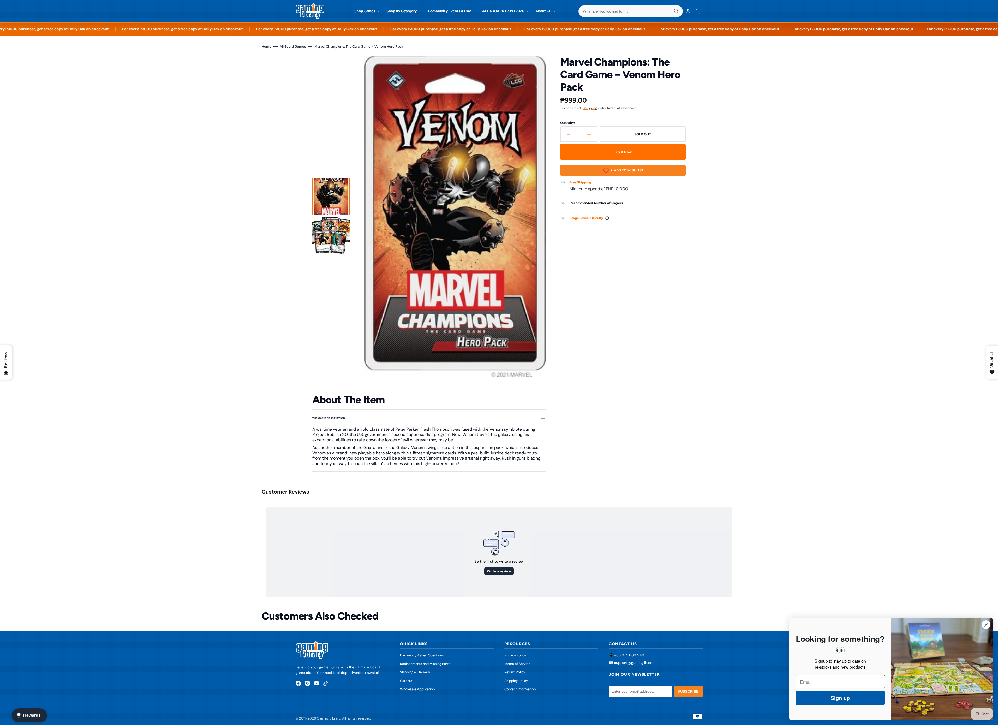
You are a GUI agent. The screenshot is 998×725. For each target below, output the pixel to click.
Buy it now (623, 152)
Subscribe (688, 691)
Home (266, 46)
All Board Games (293, 46)
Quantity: (567, 123)
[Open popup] (607, 218)
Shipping (590, 108)
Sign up (840, 698)
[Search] (676, 11)
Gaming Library (328, 718)
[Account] (688, 11)
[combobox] (630, 11)
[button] (698, 11)
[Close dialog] (986, 624)
